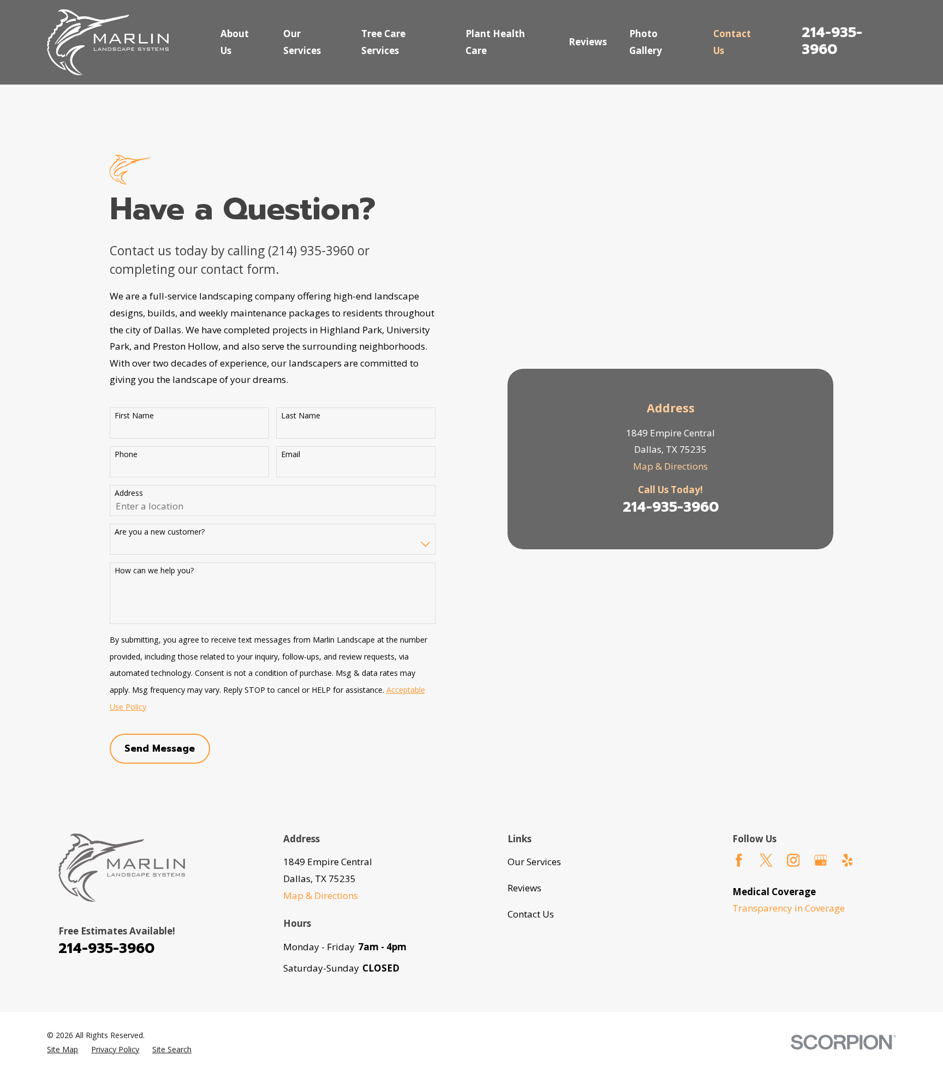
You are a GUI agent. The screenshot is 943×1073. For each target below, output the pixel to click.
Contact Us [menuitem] (732, 42)
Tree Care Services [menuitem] (383, 42)
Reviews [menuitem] (588, 41)
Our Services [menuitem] (302, 42)
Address (129, 493)
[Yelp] (847, 860)
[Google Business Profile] (820, 860)
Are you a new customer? (160, 532)
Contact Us (531, 914)
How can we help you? (154, 571)
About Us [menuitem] (234, 42)
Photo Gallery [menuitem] (645, 42)
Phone (126, 454)
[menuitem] (62, 1049)
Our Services (534, 861)
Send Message (159, 748)
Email (290, 454)
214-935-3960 (832, 41)
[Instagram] (793, 860)
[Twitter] (766, 860)
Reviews (524, 888)
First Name (134, 416)
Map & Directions (670, 466)
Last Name (300, 416)
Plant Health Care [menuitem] (495, 42)
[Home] (108, 42)
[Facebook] (738, 860)
